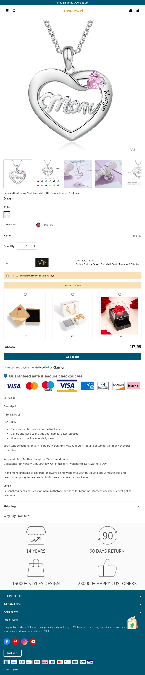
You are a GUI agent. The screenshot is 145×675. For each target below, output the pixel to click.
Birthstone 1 (10, 224)
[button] (7, 10)
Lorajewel (14, 669)
